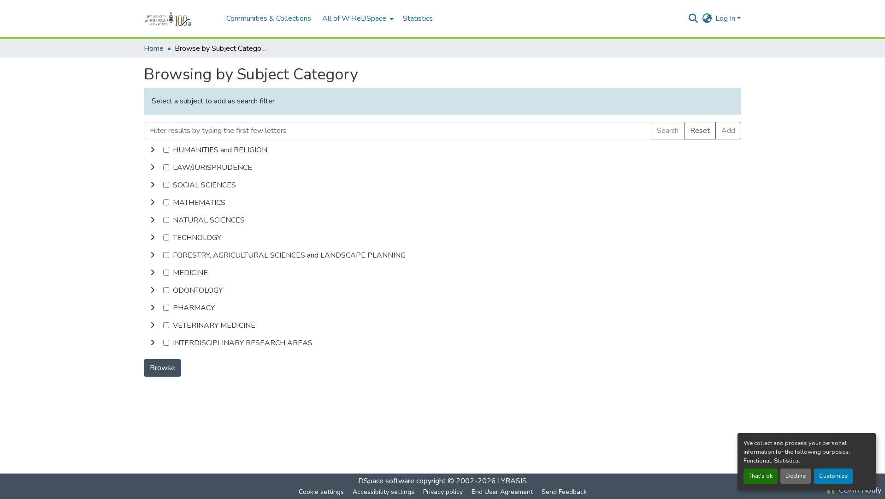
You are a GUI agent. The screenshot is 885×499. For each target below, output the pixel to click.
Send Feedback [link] (564, 491)
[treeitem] (442, 167)
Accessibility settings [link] (383, 491)
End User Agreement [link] (502, 491)
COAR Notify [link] (859, 490)
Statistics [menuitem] (418, 18)
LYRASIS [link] (512, 481)
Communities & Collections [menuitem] (268, 18)
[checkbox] (166, 150)
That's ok (761, 476)
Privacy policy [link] (443, 491)
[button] (180, 18)
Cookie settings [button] (321, 491)
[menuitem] (357, 18)
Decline (795, 476)
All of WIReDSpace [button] (354, 18)
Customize (833, 476)
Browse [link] (162, 368)
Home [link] (154, 48)
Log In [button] (726, 18)
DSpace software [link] (386, 481)
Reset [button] (700, 131)
